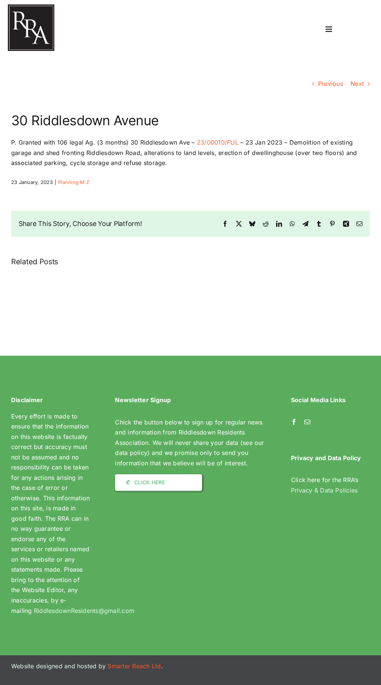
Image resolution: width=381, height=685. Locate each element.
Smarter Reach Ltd (134, 666)
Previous (330, 83)
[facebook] (294, 422)
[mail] (307, 422)
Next (357, 83)
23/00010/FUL (217, 142)
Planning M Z (73, 182)
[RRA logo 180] (31, 7)
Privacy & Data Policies (324, 490)
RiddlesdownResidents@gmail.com (84, 610)
